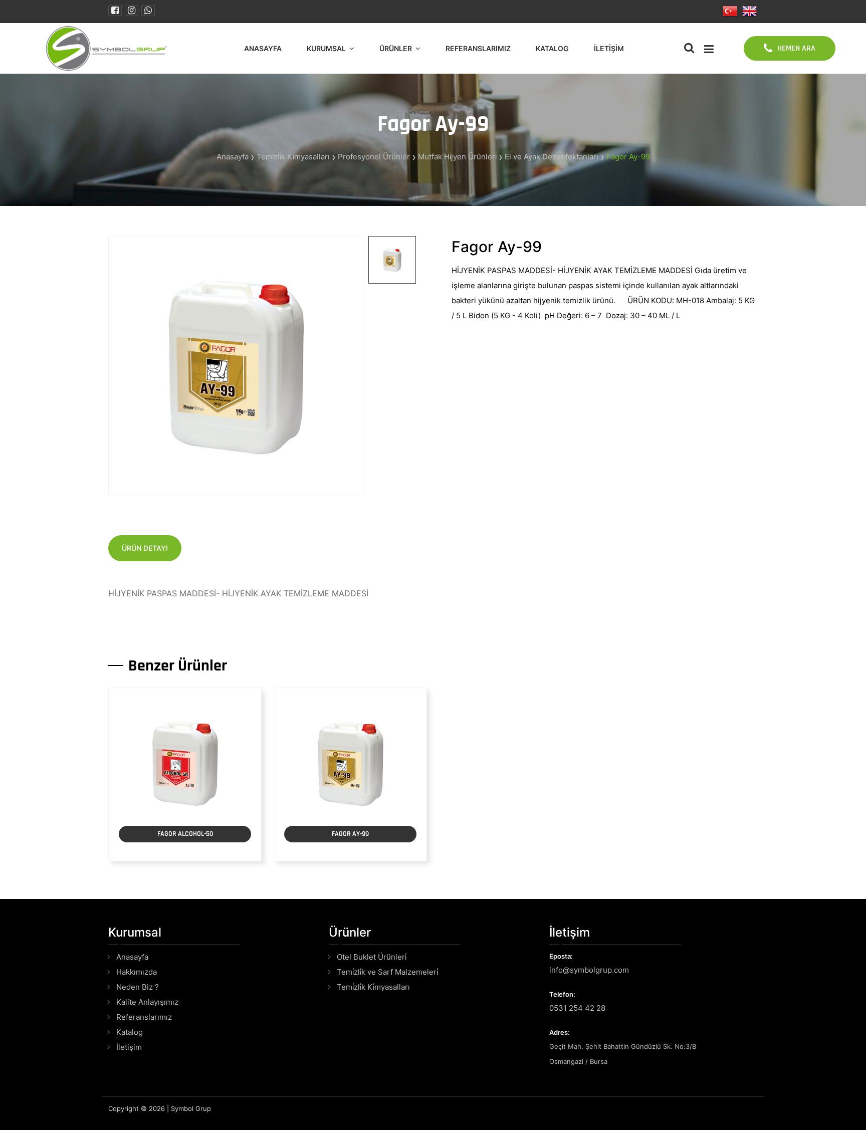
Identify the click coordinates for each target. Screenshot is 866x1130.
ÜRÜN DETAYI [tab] (145, 548)
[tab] (392, 260)
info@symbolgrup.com (589, 970)
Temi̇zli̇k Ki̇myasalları (293, 156)
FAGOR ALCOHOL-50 (185, 833)
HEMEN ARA (796, 48)
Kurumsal (326, 48)
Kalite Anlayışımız (147, 1002)
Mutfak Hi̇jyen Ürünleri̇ (457, 156)
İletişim (609, 48)
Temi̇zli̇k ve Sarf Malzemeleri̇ (387, 972)
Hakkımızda (136, 972)
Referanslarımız (478, 48)
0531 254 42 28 (577, 1008)
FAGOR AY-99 (350, 833)
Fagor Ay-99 (628, 156)
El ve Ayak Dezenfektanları (551, 156)
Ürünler (395, 48)
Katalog (552, 48)
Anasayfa (263, 48)
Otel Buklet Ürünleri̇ (371, 957)
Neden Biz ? (137, 987)
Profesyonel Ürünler (374, 156)
